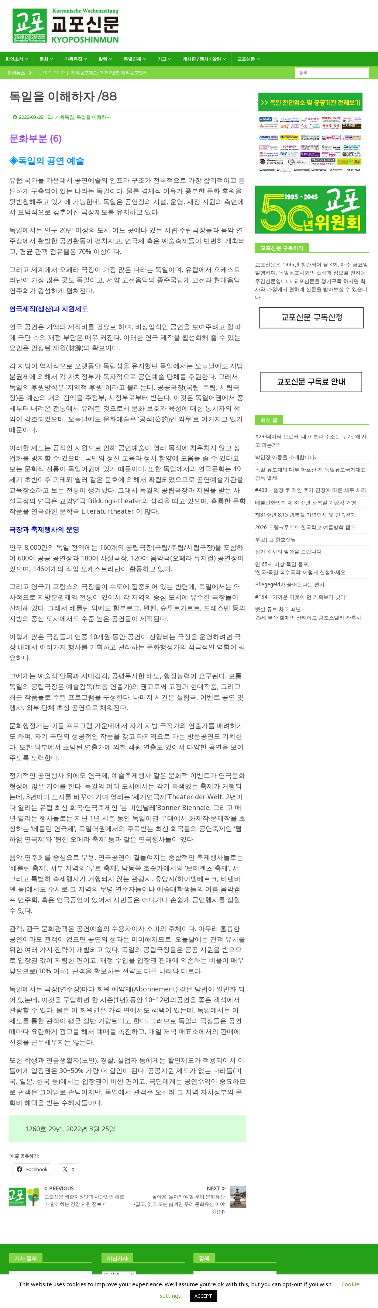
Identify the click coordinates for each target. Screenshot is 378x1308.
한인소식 (14, 59)
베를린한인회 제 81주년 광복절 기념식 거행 (305, 502)
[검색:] (332, 72)
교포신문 (246, 59)
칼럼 (103, 59)
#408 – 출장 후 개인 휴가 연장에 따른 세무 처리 (310, 489)
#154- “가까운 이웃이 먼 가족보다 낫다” (301, 596)
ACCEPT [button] (203, 1296)
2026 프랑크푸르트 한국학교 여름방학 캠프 (305, 527)
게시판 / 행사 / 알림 (202, 59)
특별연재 (132, 59)
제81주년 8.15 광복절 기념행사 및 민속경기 (305, 514)
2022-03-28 (31, 117)
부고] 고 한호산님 (275, 539)
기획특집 (73, 59)
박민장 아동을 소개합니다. (285, 456)
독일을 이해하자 (93, 117)
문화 (43, 59)
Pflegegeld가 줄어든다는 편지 (289, 584)
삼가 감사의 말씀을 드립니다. (289, 551)
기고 (162, 59)
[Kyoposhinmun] (189, 47)
